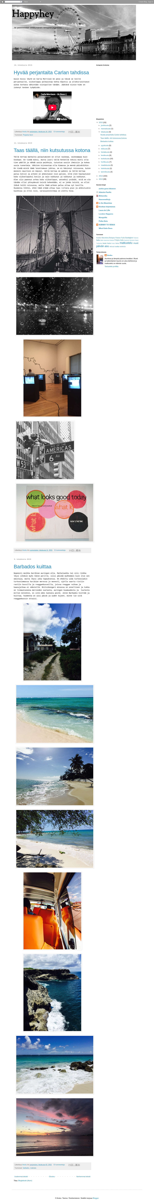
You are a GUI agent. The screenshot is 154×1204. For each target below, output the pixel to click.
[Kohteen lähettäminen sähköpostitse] (69, 132)
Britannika (103, 196)
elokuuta (104, 149)
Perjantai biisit (28, 135)
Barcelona (105, 238)
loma (117, 243)
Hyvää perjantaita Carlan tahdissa (51, 72)
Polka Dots (103, 221)
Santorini (126, 240)
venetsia (122, 246)
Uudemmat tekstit (21, 1176)
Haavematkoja (104, 199)
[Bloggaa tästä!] (72, 132)
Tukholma (99, 243)
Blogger (96, 1198)
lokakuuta (105, 132)
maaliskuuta (106, 165)
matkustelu (126, 242)
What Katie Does (105, 228)
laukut (109, 243)
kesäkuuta (105, 155)
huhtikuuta (105, 162)
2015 (101, 122)
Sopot (136, 240)
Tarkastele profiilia (111, 266)
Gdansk (136, 238)
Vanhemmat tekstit (83, 1176)
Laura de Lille (104, 210)
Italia (98, 240)
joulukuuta (105, 125)
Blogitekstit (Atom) (25, 1181)
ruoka (117, 246)
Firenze (118, 238)
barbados (26, 1168)
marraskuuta (106, 129)
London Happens (106, 214)
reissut (112, 246)
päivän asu (102, 246)
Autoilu (98, 238)
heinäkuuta (105, 152)
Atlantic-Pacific (105, 192)
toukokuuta (105, 158)
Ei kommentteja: (60, 132)
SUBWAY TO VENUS (107, 225)
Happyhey (33, 14)
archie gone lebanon (107, 189)
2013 (101, 179)
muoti (135, 243)
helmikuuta (105, 168)
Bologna (112, 238)
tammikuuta (105, 172)
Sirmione (132, 240)
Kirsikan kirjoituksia (107, 207)
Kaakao (112, 240)
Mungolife (103, 217)
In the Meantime (105, 203)
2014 (101, 176)
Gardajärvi (129, 238)
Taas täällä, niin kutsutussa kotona (52, 150)
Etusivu (52, 1176)
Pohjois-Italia (119, 240)
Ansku (109, 255)
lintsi (113, 243)
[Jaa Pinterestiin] (79, 132)
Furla (123, 238)
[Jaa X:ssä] (74, 132)
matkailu (33, 1168)
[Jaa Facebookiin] (76, 132)
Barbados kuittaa (32, 566)
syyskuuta (105, 145)
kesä (104, 243)
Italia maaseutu (104, 240)
